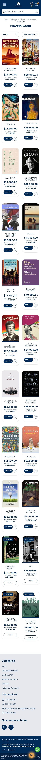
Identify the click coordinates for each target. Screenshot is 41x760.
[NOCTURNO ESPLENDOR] (35, 417)
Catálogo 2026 (7, 675)
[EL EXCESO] (35, 471)
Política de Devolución (10, 688)
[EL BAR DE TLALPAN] (35, 85)
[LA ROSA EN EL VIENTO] (15, 417)
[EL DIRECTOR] (15, 192)
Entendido (34, 756)
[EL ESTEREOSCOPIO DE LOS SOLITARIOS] (15, 361)
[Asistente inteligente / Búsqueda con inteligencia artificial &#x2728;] (31, 755)
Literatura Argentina (28, 20)
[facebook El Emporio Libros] (11, 727)
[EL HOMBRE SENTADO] (15, 250)
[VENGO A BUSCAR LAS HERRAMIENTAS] (35, 526)
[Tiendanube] (9, 750)
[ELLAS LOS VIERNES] (35, 305)
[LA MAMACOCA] (35, 138)
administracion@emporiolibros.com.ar (20, 708)
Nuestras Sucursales (10, 679)
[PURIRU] (35, 248)
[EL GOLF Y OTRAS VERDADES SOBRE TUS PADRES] (15, 527)
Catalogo (13, 20)
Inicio (5, 20)
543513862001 (10, 700)
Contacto (5, 684)
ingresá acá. (6, 746)
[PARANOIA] (15, 139)
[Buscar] (36, 11)
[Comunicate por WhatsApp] (37, 749)
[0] (36, 5)
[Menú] (4, 4)
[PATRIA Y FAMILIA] (15, 306)
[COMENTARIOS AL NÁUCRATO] (15, 85)
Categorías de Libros (10, 671)
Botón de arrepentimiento (23, 746)
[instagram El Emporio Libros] (4, 727)
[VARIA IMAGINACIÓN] (35, 360)
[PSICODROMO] (15, 471)
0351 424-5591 (10, 704)
